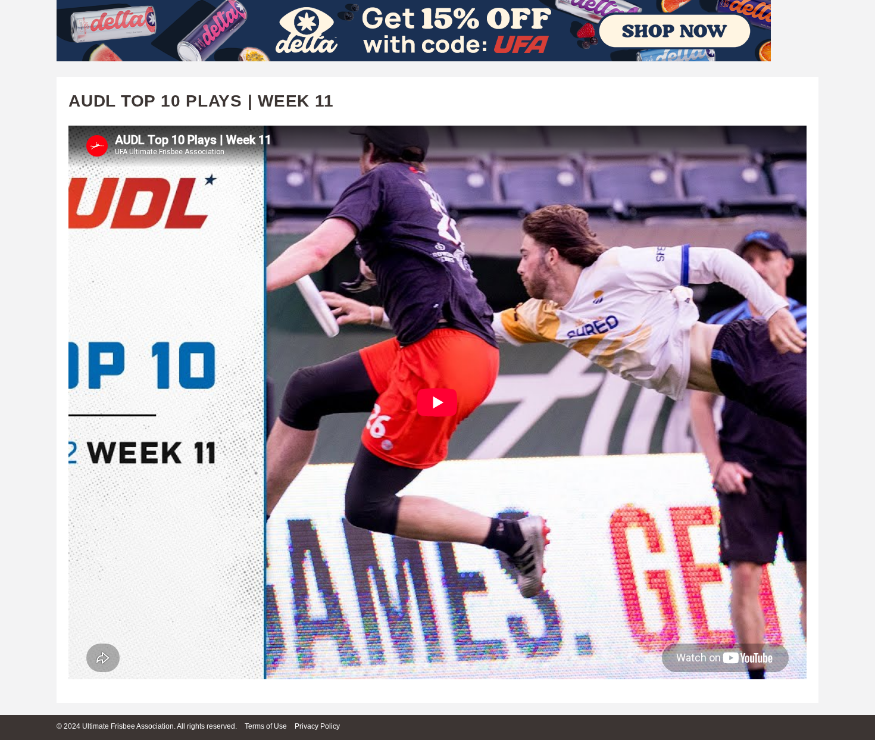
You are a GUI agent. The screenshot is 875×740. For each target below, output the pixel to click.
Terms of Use (266, 726)
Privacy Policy (317, 726)
